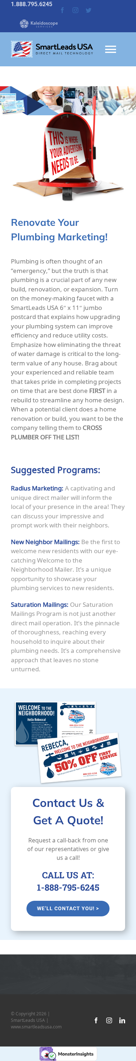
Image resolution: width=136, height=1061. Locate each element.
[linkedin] (122, 1020)
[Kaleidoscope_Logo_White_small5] (34, 18)
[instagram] (75, 10)
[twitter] (88, 10)
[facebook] (62, 10)
